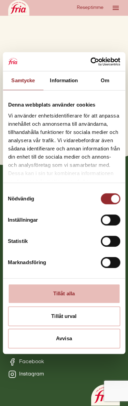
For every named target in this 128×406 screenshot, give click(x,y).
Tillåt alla (64, 293)
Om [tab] (105, 80)
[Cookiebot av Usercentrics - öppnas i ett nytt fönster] (91, 61)
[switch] (110, 219)
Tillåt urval (63, 316)
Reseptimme (90, 7)
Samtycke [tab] (23, 80)
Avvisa (64, 338)
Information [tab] (64, 80)
